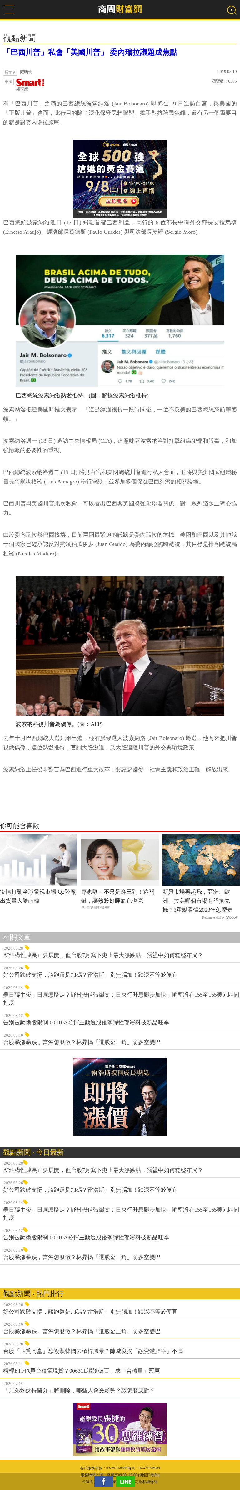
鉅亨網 (22, 89)
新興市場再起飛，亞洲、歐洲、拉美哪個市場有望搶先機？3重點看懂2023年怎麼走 (197, 901)
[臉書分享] (105, 1481)
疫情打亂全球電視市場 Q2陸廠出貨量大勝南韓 (38, 896)
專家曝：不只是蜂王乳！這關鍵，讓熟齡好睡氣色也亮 (117, 896)
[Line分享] (127, 1481)
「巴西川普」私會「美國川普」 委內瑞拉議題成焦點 (90, 52)
